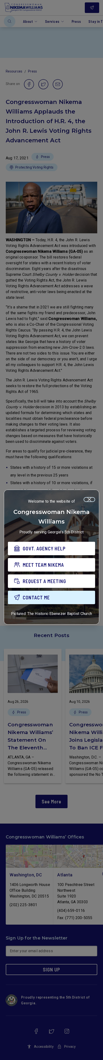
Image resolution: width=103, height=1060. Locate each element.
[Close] (89, 499)
